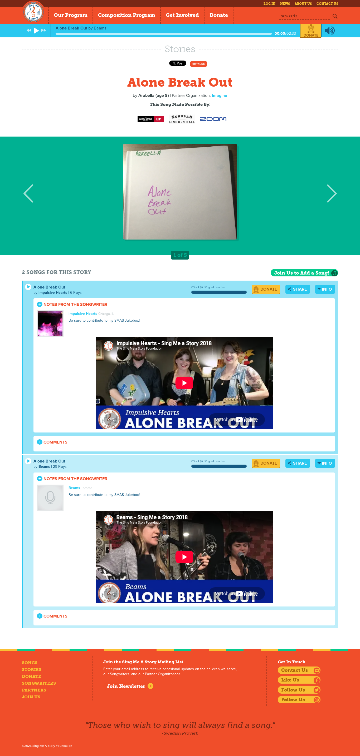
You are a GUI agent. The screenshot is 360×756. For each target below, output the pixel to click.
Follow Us (293, 690)
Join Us (31, 696)
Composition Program (126, 15)
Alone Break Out (49, 287)
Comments (54, 442)
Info (327, 289)
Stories (31, 669)
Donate (219, 15)
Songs (29, 662)
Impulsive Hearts (52, 292)
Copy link (198, 64)
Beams (44, 466)
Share (299, 289)
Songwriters (39, 683)
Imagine (219, 95)
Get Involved (182, 15)
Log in (269, 4)
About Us (303, 4)
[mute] (329, 30)
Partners (34, 690)
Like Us (290, 680)
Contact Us (327, 4)
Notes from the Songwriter (74, 304)
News (285, 4)
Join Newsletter (126, 686)
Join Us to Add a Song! (301, 273)
